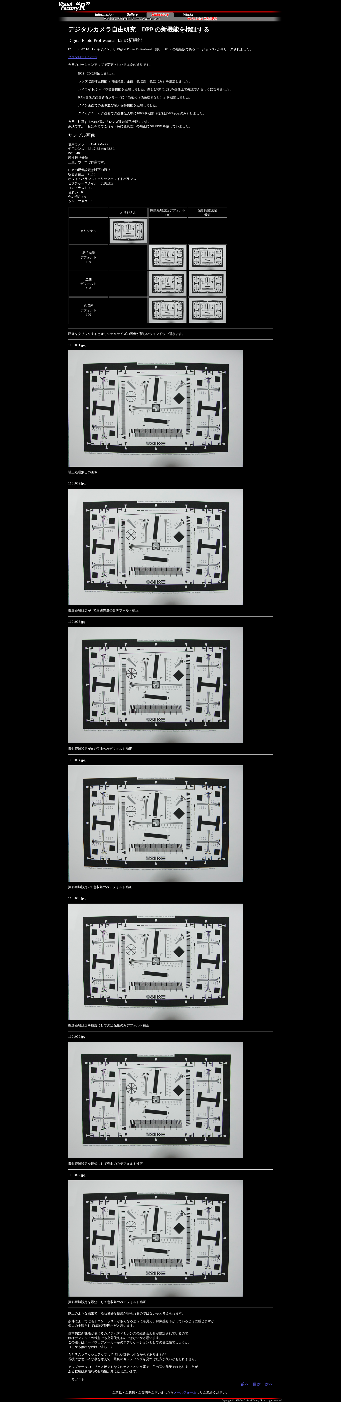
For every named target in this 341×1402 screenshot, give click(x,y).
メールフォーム (185, 1392)
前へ (245, 1384)
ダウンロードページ (82, 57)
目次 (257, 1384)
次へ (269, 1384)
